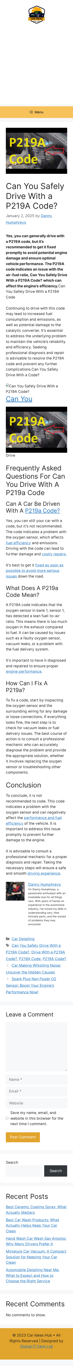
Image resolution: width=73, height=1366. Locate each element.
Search (12, 1162)
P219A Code (30, 959)
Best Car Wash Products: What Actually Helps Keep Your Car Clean (32, 1225)
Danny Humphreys (44, 884)
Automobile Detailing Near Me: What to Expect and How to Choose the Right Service (32, 1275)
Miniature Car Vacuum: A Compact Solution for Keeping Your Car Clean (36, 1257)
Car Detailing (23, 939)
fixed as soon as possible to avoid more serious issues (34, 571)
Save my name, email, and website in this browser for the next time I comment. (36, 1118)
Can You (19, 399)
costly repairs (54, 554)
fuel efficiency (18, 543)
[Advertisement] (36, 67)
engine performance (23, 671)
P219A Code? (54, 959)
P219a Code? (42, 510)
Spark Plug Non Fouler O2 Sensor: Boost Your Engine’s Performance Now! (31, 985)
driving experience (43, 873)
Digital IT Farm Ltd (36, 1346)
